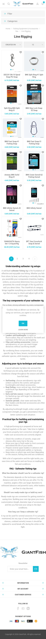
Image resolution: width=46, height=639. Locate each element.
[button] (10, 69)
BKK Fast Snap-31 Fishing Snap (34, 142)
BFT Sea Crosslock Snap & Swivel (34, 242)
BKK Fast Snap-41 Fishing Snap (12, 142)
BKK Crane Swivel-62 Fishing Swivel (34, 176)
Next (35, 258)
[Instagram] (28, 608)
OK (23, 323)
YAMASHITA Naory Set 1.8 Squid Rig (12, 242)
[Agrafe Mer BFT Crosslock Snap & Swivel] (34, 227)
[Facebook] (18, 608)
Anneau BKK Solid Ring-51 (12, 176)
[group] (11, 61)
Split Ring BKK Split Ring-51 (12, 109)
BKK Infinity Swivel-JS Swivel (12, 209)
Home (8, 29)
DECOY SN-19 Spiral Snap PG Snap (12, 76)
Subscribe (36, 569)
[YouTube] (23, 608)
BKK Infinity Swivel (34, 208)
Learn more (23, 330)
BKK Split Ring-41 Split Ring (34, 76)
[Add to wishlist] (20, 52)
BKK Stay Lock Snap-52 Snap (34, 109)
